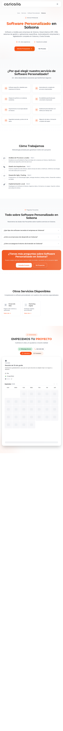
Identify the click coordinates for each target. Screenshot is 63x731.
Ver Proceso (42, 48)
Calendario (27, 353)
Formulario (38, 353)
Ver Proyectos (40, 265)
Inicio (18, 13)
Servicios (23, 13)
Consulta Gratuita (23, 265)
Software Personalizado (34, 13)
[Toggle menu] (57, 4)
